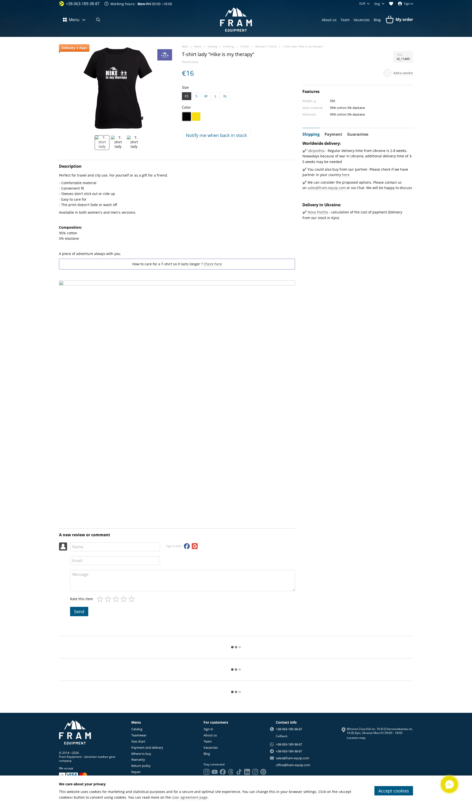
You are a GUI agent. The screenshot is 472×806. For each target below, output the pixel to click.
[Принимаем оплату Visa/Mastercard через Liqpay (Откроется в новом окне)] (77, 775)
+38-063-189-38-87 (83, 4)
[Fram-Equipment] (164, 55)
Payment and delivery (147, 747)
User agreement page (189, 797)
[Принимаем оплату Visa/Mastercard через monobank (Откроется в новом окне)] (62, 775)
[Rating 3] (117, 599)
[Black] (186, 116)
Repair (136, 772)
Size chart (138, 741)
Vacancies (362, 19)
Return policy (141, 765)
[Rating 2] (109, 599)
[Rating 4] (125, 599)
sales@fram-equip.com (327, 187)
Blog (377, 19)
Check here (213, 264)
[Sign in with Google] (195, 546)
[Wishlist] (391, 4)
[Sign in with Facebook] (187, 546)
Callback (281, 736)
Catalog (136, 729)
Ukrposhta (316, 150)
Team (345, 19)
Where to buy (141, 753)
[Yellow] (196, 116)
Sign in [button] (208, 729)
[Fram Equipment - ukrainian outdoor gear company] (75, 732)
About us (329, 19)
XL (225, 96)
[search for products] (98, 20)
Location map (356, 738)
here (345, 174)
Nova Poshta (318, 212)
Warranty (138, 759)
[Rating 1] (101, 599)
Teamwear (139, 735)
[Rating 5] (132, 599)
